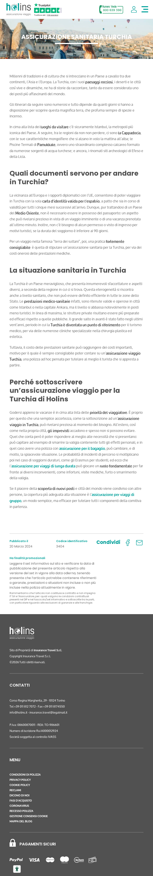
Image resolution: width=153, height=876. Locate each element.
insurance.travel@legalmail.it (48, 712)
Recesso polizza (21, 811)
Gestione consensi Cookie (29, 816)
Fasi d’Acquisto (21, 801)
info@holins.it (18, 712)
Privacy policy (20, 780)
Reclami (15, 790)
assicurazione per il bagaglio (82, 448)
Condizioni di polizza (25, 775)
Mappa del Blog (21, 821)
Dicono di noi (19, 795)
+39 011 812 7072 (25, 706)
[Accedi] (134, 9)
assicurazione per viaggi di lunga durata (43, 466)
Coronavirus (19, 806)
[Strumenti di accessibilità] (17, 869)
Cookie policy (20, 785)
